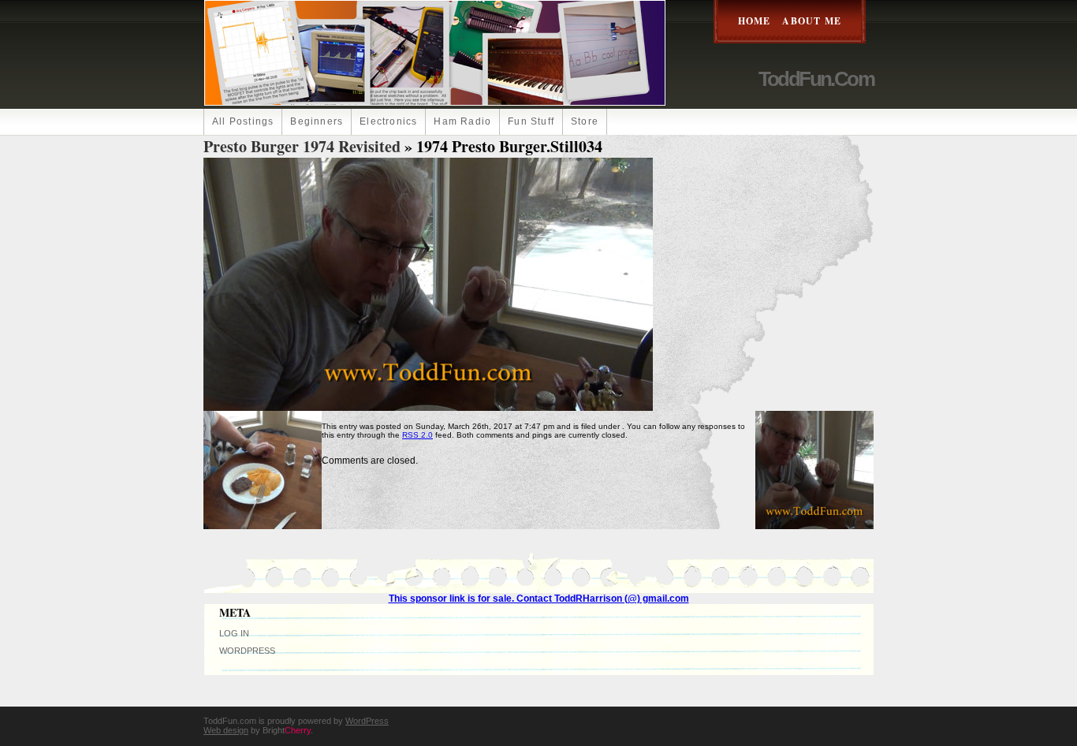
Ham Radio (462, 121)
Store (584, 121)
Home (754, 21)
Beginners (316, 121)
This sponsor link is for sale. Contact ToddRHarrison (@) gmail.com (539, 598)
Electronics (388, 121)
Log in (234, 633)
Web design (225, 730)
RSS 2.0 (417, 435)
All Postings (243, 121)
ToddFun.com (816, 79)
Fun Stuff (531, 121)
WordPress (247, 650)
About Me (811, 21)
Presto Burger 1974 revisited (302, 146)
